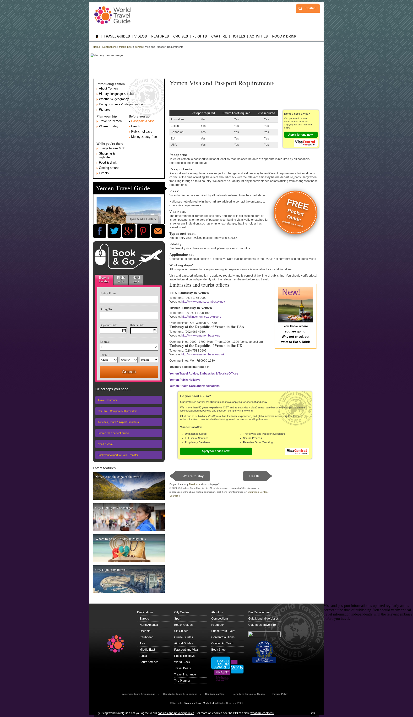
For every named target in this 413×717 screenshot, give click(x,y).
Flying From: (108, 293)
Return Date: (137, 325)
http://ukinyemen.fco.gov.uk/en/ (201, 316)
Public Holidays (184, 656)
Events (104, 173)
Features (160, 36)
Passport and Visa (186, 649)
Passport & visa (142, 121)
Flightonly (121, 279)
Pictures (104, 109)
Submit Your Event (223, 631)
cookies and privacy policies (176, 713)
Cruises (180, 36)
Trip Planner (182, 680)
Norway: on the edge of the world (118, 476)
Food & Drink (284, 36)
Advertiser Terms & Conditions (138, 694)
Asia (142, 643)
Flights (199, 36)
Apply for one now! (301, 134)
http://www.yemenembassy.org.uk (202, 354)
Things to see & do (112, 148)
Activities (259, 36)
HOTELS (238, 36)
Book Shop (218, 649)
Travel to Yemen (110, 121)
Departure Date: (109, 325)
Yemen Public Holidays (185, 379)
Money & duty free (144, 137)
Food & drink (108, 162)
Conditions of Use (215, 694)
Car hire (219, 36)
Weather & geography (114, 99)
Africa (143, 656)
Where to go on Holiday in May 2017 (120, 538)
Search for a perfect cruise (113, 433)
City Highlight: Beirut (110, 569)
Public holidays (141, 131)
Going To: (106, 309)
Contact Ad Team (222, 643)
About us (217, 612)
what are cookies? (262, 713)
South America (149, 662)
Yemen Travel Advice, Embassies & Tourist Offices (203, 373)
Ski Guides (181, 631)
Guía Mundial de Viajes (263, 618)
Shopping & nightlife (107, 155)
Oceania (145, 631)
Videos (140, 36)
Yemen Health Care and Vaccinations (194, 386)
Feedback (194, 484)
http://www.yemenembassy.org (201, 335)
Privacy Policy (280, 694)
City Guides (181, 612)
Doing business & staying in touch (122, 104)
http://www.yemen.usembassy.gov (203, 301)
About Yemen (108, 88)
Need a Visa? (105, 444)
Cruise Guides (183, 637)
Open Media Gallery (142, 219)
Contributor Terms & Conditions (180, 694)
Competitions (219, 618)
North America (149, 624)
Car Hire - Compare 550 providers (117, 411)
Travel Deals (182, 668)
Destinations (109, 46)
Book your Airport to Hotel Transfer (118, 455)
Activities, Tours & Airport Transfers (118, 422)
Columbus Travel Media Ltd (199, 703)
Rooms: (105, 341)
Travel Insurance (108, 400)
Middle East (125, 46)
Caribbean (146, 637)
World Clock (182, 662)
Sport (177, 618)
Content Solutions (222, 637)
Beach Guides (183, 624)
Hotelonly (136, 279)
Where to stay (108, 126)
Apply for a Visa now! (216, 451)
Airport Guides (183, 643)
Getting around (109, 168)
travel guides (117, 36)
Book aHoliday (104, 279)
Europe (144, 618)
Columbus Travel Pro (262, 624)
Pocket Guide (296, 212)
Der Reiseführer (258, 612)
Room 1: (104, 355)
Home (97, 36)
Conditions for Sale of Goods (249, 694)
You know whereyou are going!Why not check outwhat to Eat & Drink (295, 334)
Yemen (139, 46)
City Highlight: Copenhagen (114, 507)
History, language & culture (117, 94)
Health (135, 126)
